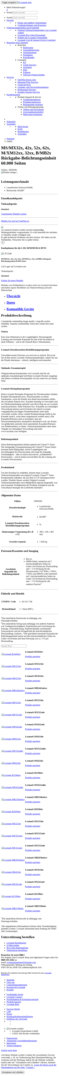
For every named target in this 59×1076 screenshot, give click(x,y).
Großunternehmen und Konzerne (32, 25)
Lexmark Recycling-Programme (31, 35)
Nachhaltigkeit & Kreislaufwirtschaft (22, 999)
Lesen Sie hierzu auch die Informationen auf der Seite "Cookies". (28, 1066)
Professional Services (27, 89)
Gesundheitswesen (31, 50)
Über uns (11, 982)
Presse (9, 1014)
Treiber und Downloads (33, 109)
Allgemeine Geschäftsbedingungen (22, 1041)
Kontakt (10, 990)
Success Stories (13, 1009)
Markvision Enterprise (32, 114)
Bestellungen (23, 131)
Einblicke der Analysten (17, 1019)
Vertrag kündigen (14, 1045)
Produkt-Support (14, 1002)
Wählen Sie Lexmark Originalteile (32, 37)
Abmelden (22, 134)
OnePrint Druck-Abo (27, 80)
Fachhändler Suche (15, 994)
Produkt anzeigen (32, 656)
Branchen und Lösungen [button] (17, 42)
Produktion (28, 55)
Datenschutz (12, 1038)
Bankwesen (28, 47)
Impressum (11, 1043)
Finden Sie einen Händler (12, 280)
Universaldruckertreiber (33, 112)
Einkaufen (11, 121)
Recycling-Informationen (17, 948)
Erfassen (26, 72)
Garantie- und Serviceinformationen (33, 87)
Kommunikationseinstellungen (20, 1016)
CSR (9, 1011)
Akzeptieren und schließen (12, 1072)
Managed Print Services (28, 82)
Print (25, 70)
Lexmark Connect (14, 997)
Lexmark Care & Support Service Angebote (37, 40)
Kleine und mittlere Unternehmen (32, 23)
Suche (9, 12)
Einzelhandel (28, 57)
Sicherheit (27, 67)
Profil (20, 129)
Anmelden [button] (11, 124)
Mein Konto (23, 126)
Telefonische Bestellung (17, 950)
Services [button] (10, 77)
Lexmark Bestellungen (16, 943)
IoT (24, 62)
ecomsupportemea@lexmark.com (21, 962)
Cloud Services (29, 65)
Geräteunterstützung (31, 99)
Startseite (10, 138)
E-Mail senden (13, 945)
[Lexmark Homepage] (24, 2)
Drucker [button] (10, 20)
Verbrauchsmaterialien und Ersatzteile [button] (23, 28)
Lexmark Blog (13, 1004)
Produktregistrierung (32, 102)
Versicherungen (29, 52)
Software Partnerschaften (34, 75)
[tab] (32, 296)
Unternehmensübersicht (17, 985)
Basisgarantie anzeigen (33, 104)
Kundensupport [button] (13, 94)
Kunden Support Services (29, 92)
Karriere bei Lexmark (16, 987)
